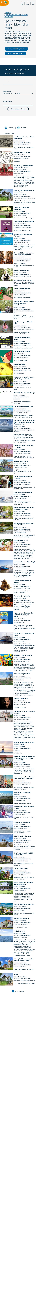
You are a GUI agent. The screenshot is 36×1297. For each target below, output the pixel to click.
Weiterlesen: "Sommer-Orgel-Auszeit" (18, 874)
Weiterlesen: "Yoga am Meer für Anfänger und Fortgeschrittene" (18, 748)
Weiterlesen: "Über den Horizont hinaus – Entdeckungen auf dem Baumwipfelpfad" (18, 310)
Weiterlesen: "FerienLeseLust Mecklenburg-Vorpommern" (18, 242)
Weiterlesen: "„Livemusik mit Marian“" (18, 703)
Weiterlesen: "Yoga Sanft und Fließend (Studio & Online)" (18, 812)
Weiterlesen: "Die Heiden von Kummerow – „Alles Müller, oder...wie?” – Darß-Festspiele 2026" (18, 765)
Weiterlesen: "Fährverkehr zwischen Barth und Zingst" (18, 642)
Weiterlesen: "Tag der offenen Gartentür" (18, 293)
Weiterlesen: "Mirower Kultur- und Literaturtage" (18, 398)
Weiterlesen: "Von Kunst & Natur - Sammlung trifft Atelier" (18, 451)
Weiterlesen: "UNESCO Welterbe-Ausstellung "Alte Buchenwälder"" (18, 892)
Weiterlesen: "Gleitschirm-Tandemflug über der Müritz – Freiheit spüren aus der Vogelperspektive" (18, 431)
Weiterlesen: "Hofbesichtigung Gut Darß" (18, 684)
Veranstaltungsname (7, 81)
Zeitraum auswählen (7, 91)
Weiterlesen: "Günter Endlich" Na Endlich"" (18, 157)
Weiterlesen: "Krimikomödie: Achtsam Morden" (18, 226)
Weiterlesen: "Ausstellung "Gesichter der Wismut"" (18, 343)
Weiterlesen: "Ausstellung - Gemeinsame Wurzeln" (18, 586)
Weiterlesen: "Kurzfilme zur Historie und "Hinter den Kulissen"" (18, 143)
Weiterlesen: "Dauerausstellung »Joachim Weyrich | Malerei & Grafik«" (18, 513)
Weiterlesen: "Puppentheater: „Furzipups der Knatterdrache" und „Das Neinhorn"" (18, 621)
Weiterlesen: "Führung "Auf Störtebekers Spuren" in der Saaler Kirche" (18, 965)
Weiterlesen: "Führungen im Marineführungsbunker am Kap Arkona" (18, 176)
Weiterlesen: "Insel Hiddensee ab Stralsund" (18, 498)
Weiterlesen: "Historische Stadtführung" (18, 277)
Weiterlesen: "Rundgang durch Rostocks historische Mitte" (18, 725)
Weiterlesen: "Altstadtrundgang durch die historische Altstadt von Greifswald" (18, 783)
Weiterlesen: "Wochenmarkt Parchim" (18, 467)
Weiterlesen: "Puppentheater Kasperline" (18, 356)
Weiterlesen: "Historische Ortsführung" (18, 923)
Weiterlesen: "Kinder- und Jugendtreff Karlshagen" (18, 213)
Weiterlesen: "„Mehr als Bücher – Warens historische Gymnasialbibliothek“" (18, 259)
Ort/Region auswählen (7, 101)
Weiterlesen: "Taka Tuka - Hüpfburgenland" (18, 663)
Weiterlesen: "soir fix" (18, 979)
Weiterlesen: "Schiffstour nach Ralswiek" (18, 827)
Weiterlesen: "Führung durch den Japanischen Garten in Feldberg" (18, 530)
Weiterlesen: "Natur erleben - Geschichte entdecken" (18, 798)
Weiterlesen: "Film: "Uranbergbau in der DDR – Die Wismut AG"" (18, 859)
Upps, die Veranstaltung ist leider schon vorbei (16, 16)
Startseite (8, 13)
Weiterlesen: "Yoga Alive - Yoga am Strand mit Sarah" (18, 328)
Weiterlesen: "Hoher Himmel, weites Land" (18, 842)
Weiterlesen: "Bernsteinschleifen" (18, 369)
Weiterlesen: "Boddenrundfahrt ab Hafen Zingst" (18, 569)
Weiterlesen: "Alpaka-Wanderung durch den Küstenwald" (18, 482)
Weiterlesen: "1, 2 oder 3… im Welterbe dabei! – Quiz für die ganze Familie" (18, 383)
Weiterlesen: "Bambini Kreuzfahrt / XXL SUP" (18, 412)
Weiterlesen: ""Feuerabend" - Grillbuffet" (18, 602)
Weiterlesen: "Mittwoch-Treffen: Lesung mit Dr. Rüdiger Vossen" (18, 197)
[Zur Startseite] (5, 3)
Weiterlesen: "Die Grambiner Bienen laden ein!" (18, 909)
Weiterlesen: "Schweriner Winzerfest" (18, 549)
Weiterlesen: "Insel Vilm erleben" (18, 943)
